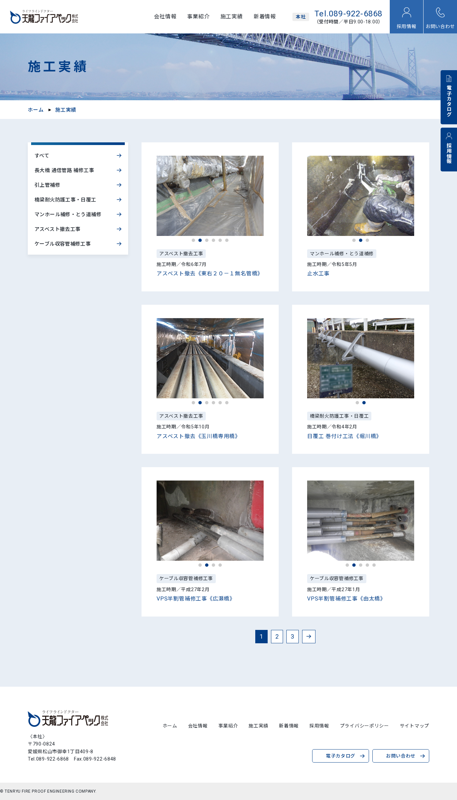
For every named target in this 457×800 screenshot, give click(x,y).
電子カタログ (449, 101)
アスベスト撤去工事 (57, 229)
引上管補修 (47, 185)
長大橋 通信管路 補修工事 (64, 170)
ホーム (35, 110)
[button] (193, 240)
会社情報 (165, 16)
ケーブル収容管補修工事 (62, 244)
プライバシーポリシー (364, 725)
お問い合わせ (440, 26)
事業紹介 (198, 16)
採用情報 (407, 26)
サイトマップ (414, 725)
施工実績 (231, 16)
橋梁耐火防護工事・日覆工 (65, 200)
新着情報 (265, 16)
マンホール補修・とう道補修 (67, 215)
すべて (41, 156)
